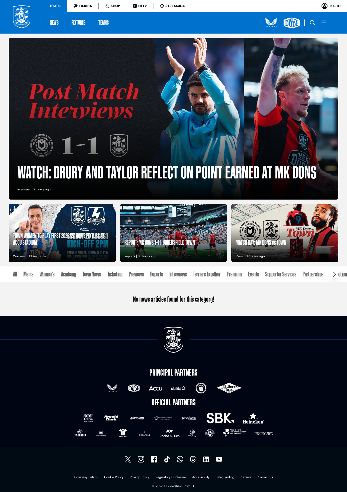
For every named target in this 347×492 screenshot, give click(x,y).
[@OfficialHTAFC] (219, 459)
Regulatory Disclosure (171, 477)
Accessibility (200, 477)
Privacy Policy (139, 477)
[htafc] (154, 459)
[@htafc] (128, 459)
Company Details (86, 477)
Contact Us (265, 477)
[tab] (55, 6)
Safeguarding (225, 477)
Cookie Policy (113, 477)
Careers (246, 477)
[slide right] (334, 274)
